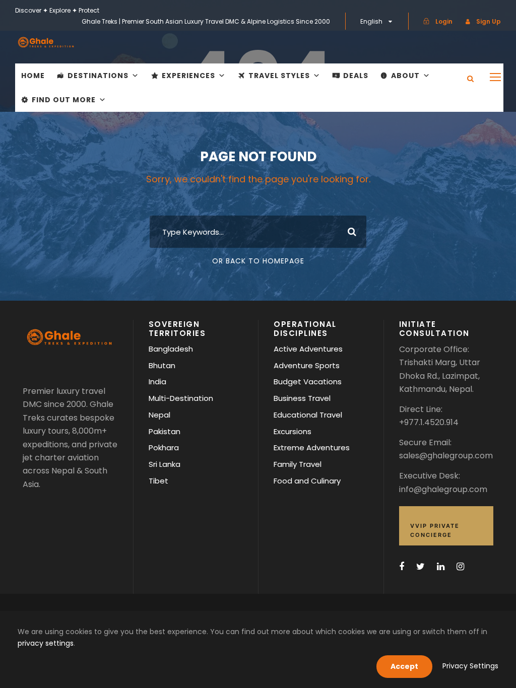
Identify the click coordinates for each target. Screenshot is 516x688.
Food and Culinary (307, 480)
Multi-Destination (181, 398)
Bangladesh (171, 348)
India (157, 381)
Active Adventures (308, 348)
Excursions (292, 431)
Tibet (158, 480)
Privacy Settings (470, 666)
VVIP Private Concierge (435, 530)
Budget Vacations (308, 381)
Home (33, 76)
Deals (355, 76)
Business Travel (302, 398)
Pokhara (164, 447)
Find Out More (64, 100)
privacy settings (46, 643)
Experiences (188, 76)
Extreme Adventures (312, 447)
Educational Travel (308, 414)
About (405, 76)
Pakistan (164, 431)
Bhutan (162, 365)
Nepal (159, 414)
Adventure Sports (307, 365)
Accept (404, 666)
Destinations (98, 76)
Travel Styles (279, 76)
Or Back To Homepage (258, 261)
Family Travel (297, 464)
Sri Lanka (164, 464)
